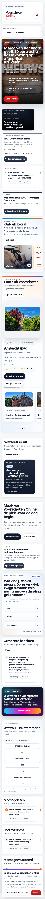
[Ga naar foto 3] (24, 428)
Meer (7, 650)
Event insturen (12, 536)
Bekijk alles (11, 240)
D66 (22, 765)
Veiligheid (8, 32)
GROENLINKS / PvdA (22, 746)
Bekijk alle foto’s (13, 383)
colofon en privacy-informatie (22, 887)
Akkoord (36, 893)
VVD (22, 752)
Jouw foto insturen (14, 376)
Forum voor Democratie (22, 777)
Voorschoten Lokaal (22, 759)
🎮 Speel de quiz (22, 710)
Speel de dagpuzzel (14, 565)
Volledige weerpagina (15, 159)
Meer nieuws (12, 454)
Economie (20, 32)
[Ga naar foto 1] (20, 428)
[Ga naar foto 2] (22, 428)
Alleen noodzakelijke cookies (17, 893)
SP (22, 784)
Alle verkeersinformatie (16, 211)
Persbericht (29, 536)
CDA (22, 771)
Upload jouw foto (14, 294)
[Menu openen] (36, 15)
